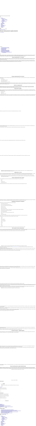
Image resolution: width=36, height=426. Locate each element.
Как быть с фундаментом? (4, 48)
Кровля (3, 22)
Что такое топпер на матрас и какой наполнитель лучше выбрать (7, 409)
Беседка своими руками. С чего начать (5, 47)
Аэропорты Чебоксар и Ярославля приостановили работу (6, 411)
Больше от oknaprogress (2, 404)
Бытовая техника (2, 23)
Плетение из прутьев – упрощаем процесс (5, 51)
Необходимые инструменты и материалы (5, 50)
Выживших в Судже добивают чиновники (5, 412)
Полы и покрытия (3, 26)
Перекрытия (3, 20)
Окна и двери (2, 423)
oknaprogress (2, 32)
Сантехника (2, 27)
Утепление (2, 24)
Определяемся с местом (3, 49)
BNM (5, 414)
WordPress (3, 414)
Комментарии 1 (4, 52)
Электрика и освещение (4, 19)
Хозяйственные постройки (4, 21)
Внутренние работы (3, 18)
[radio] (18, 390)
